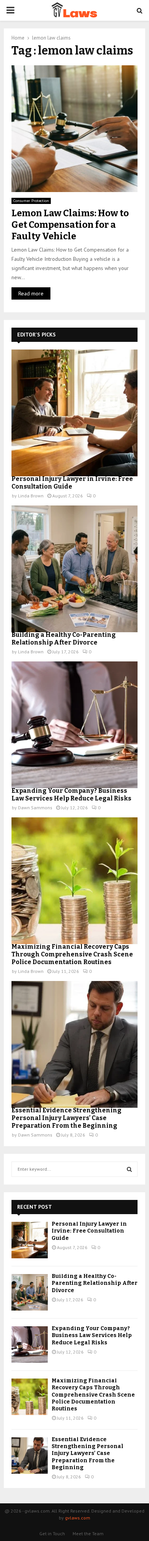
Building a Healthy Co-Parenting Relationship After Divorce (63, 638)
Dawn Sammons (35, 807)
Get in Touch (52, 1533)
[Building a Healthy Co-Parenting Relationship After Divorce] (74, 568)
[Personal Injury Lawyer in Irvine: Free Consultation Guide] (74, 413)
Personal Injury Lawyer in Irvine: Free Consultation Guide (89, 1231)
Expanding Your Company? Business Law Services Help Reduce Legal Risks (71, 794)
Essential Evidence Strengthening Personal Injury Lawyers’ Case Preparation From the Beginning (66, 1118)
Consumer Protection (31, 200)
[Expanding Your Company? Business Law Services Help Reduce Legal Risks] (74, 724)
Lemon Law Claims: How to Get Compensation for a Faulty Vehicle (70, 225)
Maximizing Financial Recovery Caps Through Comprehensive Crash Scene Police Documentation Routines (72, 954)
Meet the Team (88, 1533)
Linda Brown (31, 496)
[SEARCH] (129, 1169)
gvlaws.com (77, 1518)
